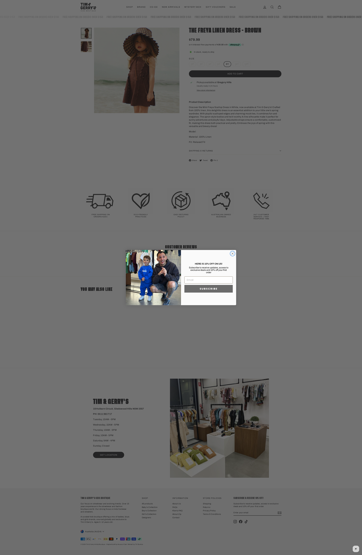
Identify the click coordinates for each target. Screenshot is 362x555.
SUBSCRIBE (209, 288)
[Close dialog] (232, 253)
